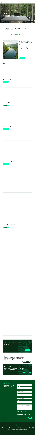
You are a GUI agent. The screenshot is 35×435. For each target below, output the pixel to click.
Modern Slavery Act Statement (11, 427)
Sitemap (33, 427)
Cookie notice (29, 427)
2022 (11, 34)
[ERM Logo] (17, 425)
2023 (9, 34)
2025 (5, 34)
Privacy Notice (25, 427)
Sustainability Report (4, 427)
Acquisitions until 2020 (17, 34)
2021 (13, 34)
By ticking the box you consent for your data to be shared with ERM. (24, 415)
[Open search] (33, 2)
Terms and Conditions (19, 427)
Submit (30, 417)
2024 (7, 34)
